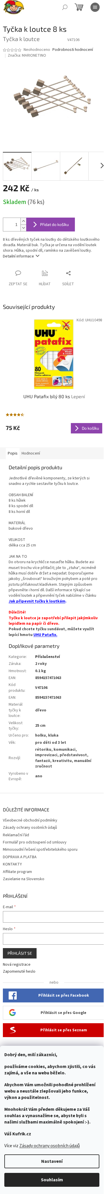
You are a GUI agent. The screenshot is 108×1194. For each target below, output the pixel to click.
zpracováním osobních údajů (70, 1168)
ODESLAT (51, 1159)
